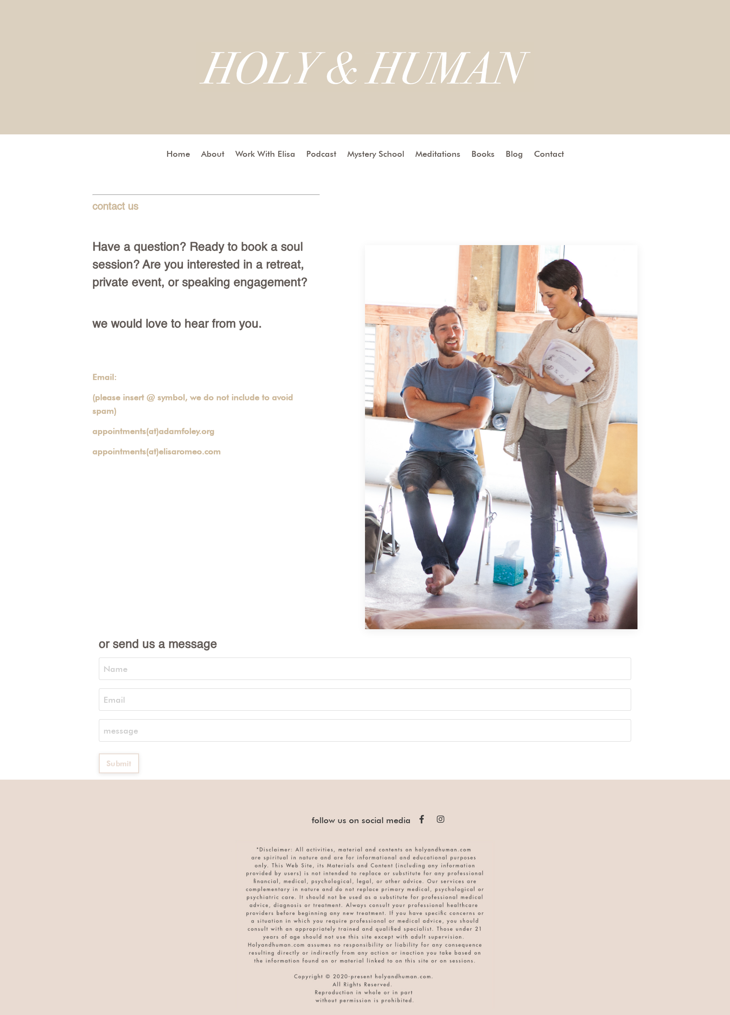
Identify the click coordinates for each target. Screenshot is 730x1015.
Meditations (437, 154)
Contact (549, 154)
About (212, 154)
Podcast (321, 154)
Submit (118, 763)
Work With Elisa (265, 154)
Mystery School (375, 154)
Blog (514, 154)
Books (483, 154)
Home (178, 154)
